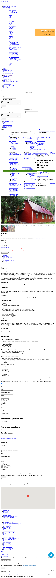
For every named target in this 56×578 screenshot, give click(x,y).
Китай (10, 34)
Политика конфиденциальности (10, 81)
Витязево (11, 20)
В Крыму (11, 22)
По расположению (13, 8)
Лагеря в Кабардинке (8, 548)
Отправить (3, 105)
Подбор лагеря (6, 527)
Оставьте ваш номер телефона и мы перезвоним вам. (13, 112)
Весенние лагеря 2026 (29, 155)
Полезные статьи (7, 515)
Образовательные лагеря (14, 58)
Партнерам (5, 512)
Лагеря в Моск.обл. (13, 139)
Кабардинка (11, 21)
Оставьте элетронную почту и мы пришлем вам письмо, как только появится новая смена (21, 475)
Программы (6, 256)
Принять (3, 568)
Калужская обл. (12, 43)
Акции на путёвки (52, 153)
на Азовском (12, 24)
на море (10, 23)
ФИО (2, 389)
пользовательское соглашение (29, 565)
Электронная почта (5, 392)
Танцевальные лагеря (14, 157)
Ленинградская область (14, 44)
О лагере (5, 255)
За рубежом (11, 27)
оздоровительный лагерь (43, 173)
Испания (11, 32)
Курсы (4, 533)
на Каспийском (12, 26)
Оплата (5, 123)
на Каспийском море (32, 143)
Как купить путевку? (8, 77)
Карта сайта (6, 87)
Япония (10, 33)
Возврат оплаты (7, 80)
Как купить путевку (8, 121)
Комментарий (4, 464)
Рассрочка (5, 69)
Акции (4, 68)
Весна (10, 63)
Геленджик (11, 18)
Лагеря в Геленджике (8, 545)
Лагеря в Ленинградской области (11, 538)
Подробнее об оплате (5, 435)
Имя (2, 94)
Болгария (11, 28)
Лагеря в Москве (13, 138)
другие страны (12, 41)
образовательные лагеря (42, 176)
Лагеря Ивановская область (41, 154)
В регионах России (13, 42)
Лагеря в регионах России (41, 153)
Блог (4, 514)
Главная (39, 151)
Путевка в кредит (41, 141)
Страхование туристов (8, 517)
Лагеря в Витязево (7, 547)
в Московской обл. (13, 12)
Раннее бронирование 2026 (9, 6)
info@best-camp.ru (51, 131)
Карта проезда (38, 183)
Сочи (10, 17)
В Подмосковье (12, 10)
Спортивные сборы (7, 71)
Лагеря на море (28, 141)
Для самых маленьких (42, 172)
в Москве (11, 11)
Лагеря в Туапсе (7, 544)
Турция (10, 29)
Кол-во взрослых (4, 400)
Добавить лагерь (7, 84)
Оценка (2, 461)
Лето (10, 64)
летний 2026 (40, 171)
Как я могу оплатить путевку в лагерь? (12, 523)
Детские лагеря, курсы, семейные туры (10, 573)
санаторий (39, 174)
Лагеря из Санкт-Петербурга (15, 59)
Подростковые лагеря (14, 57)
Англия (10, 31)
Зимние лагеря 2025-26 (29, 153)
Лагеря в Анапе (7, 542)
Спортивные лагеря (13, 52)
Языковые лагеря (13, 49)
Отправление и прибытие (9, 260)
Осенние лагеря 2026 (29, 154)
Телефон (3, 96)
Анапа (10, 15)
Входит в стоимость (8, 258)
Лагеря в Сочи (6, 543)
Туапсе (10, 16)
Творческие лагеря (13, 50)
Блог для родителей (7, 75)
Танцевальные (12, 48)
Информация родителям (9, 531)
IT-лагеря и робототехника (15, 47)
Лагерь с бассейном (13, 160)
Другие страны (33, 149)
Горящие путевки (7, 528)
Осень (10, 65)
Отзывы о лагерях (7, 125)
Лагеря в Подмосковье (8, 537)
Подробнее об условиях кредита (8, 438)
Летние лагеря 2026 (28, 157)
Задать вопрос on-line (5, 560)
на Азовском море (31, 142)
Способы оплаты (7, 79)
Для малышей (12, 55)
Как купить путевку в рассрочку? (11, 524)
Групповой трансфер (8, 73)
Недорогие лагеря (13, 165)
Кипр (10, 39)
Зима (10, 66)
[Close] (1, 90)
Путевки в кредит (7, 70)
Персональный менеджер (9, 85)
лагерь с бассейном (13, 54)
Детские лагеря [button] (6, 7)
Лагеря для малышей (13, 155)
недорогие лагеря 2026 (14, 60)
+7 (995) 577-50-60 (5, 1)
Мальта (10, 38)
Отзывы (5, 261)
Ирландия (11, 37)
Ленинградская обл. (29, 139)
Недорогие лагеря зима (29, 158)
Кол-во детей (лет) (5, 402)
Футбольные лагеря (13, 53)
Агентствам (6, 82)
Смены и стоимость (7, 257)
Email (2, 97)
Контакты (5, 86)
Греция (31, 148)
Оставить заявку (4, 252)
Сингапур (11, 36)
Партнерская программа (42, 139)
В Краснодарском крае (14, 13)
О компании (6, 76)
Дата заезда (3, 397)
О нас (4, 122)
